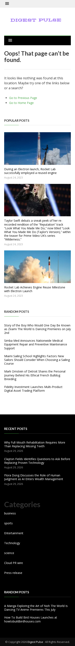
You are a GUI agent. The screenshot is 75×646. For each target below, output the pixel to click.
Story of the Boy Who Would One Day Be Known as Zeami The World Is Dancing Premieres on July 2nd (37, 329)
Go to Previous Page (23, 98)
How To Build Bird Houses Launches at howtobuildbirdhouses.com (30, 619)
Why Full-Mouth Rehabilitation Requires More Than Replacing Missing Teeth (34, 444)
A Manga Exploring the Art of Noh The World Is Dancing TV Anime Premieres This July (36, 607)
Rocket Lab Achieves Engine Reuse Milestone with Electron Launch (34, 289)
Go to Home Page (21, 103)
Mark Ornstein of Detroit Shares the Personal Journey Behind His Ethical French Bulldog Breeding (34, 375)
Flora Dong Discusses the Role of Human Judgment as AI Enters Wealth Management (33, 477)
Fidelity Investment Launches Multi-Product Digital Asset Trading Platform (33, 389)
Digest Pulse (35, 642)
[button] (7, 3)
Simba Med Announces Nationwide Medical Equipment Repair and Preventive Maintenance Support (35, 344)
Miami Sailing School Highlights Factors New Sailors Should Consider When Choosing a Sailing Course (37, 359)
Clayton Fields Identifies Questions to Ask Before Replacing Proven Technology (37, 461)
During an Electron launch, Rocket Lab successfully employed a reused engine (30, 171)
